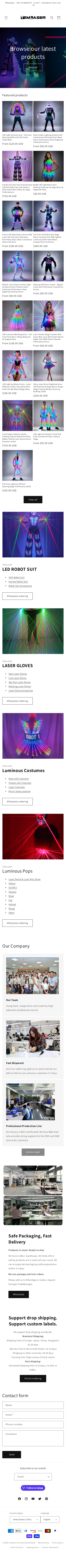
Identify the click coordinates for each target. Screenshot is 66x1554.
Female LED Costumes (20, 782)
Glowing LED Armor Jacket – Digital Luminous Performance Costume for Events (48, 287)
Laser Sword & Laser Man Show (25, 879)
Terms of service (16, 1547)
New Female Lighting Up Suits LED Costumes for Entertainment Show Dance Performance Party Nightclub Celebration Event (48, 138)
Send (11, 1454)
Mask (11, 895)
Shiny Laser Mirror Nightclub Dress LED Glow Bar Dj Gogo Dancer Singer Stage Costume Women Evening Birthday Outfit (48, 388)
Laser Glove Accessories (21, 690)
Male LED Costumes (19, 778)
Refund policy (43, 1543)
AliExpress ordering (17, 596)
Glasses (12, 891)
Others (12, 883)
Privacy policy (57, 1543)
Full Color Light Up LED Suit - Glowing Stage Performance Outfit (16, 485)
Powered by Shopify (27, 1542)
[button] (6, 17)
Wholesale (18, 1294)
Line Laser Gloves (17, 677)
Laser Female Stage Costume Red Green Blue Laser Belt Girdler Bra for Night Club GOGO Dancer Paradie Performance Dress (48, 338)
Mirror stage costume (20, 791)
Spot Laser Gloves (18, 673)
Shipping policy (32, 1547)
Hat (10, 900)
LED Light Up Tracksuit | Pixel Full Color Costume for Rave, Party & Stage (47, 436)
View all (33, 499)
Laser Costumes (17, 787)
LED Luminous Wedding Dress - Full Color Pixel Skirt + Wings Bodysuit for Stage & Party (17, 336)
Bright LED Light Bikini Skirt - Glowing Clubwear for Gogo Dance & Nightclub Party (48, 187)
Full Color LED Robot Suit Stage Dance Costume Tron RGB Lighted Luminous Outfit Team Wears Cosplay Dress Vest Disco (47, 238)
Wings (12, 908)
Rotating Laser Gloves (20, 686)
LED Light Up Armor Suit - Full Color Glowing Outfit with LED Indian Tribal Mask (17, 137)
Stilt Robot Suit (17, 577)
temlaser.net (14, 1542)
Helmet (12, 904)
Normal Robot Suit (18, 581)
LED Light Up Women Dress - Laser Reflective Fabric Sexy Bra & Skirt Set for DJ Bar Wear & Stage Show (16, 386)
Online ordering (33, 1378)
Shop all (33, 67)
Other (11, 912)
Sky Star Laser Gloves (20, 682)
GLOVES (13, 887)
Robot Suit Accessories (20, 585)
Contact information (50, 1547)
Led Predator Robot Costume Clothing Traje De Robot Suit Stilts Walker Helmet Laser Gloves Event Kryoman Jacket (16, 438)
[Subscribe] (48, 1476)
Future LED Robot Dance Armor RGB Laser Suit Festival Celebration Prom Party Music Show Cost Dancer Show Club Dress (17, 238)
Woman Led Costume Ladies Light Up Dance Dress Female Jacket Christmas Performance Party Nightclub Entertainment (16, 288)
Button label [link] (33, 1152)
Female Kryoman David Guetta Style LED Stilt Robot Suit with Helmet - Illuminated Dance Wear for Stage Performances (17, 188)
